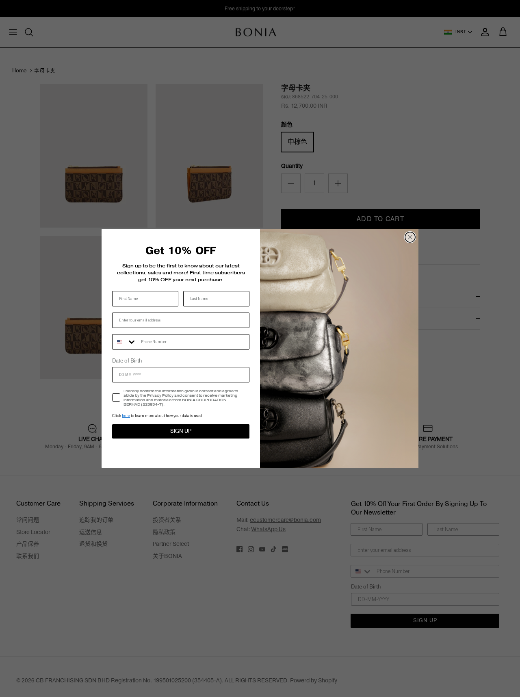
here (126, 415)
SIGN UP (180, 431)
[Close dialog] (410, 237)
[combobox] (125, 341)
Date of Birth (127, 361)
